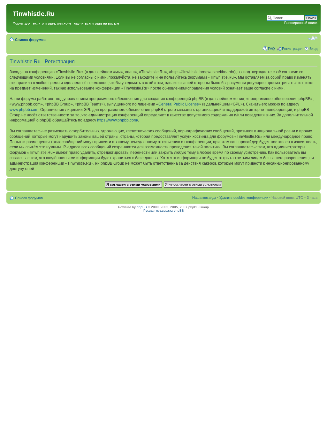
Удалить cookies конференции (243, 197)
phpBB (142, 207)
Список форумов (30, 40)
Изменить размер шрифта (312, 38)
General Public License (178, 104)
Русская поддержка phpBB (163, 210)
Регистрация (292, 49)
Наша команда (204, 197)
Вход (313, 49)
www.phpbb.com (24, 109)
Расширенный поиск (300, 23)
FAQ (271, 49)
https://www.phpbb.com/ (117, 120)
